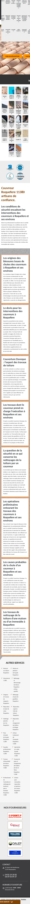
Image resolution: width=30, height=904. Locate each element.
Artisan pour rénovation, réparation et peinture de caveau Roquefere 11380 (17, 785)
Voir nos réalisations (12, 56)
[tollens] (15, 834)
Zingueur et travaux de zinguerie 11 (19, 19)
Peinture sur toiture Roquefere (6, 671)
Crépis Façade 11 (18, 30)
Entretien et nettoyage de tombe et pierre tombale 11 (18, 4)
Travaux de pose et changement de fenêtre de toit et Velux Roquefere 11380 (17, 767)
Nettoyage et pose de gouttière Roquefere (15, 698)
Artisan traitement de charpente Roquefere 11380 (16, 738)
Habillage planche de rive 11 (24, 2)
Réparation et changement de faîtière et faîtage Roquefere (16, 724)
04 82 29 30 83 (11, 875)
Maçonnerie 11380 (6, 679)
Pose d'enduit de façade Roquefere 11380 (6, 737)
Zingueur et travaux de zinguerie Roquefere (6, 699)
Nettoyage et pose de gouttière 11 (13, 18)
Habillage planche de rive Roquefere (6, 722)
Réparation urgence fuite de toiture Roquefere (16, 711)
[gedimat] (15, 825)
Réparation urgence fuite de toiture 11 (8, 18)
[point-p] (15, 816)
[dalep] (15, 843)
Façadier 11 (13, 30)
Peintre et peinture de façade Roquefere (15, 672)
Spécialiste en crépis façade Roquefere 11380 (17, 752)
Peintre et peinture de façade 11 (8, 2)
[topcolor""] (15, 852)
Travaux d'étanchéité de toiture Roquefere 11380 (6, 764)
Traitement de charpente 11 (8, 31)
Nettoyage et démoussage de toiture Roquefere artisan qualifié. (17, 685)
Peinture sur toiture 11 (13, 2)
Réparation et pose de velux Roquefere (6, 710)
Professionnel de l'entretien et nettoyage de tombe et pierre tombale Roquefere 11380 (7, 786)
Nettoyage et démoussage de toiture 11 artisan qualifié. (24, 18)
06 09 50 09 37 (11, 877)
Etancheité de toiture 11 (24, 31)
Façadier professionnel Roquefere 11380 (7, 750)
